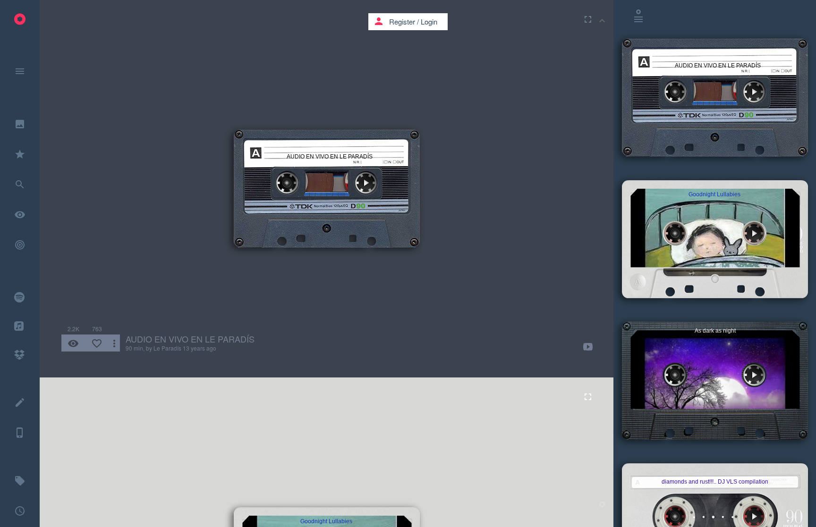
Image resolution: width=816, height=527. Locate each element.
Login (429, 21)
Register (402, 21)
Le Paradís (167, 348)
